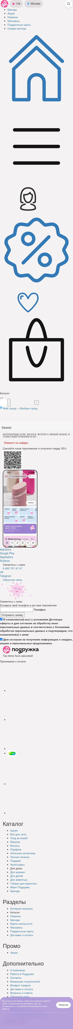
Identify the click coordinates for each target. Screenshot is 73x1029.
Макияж (15, 842)
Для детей (16, 876)
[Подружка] (4, 4)
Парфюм (15, 849)
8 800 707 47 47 (12, 568)
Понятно (63, 1005)
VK (1, 572)
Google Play (7, 553)
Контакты (16, 977)
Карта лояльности (21, 923)
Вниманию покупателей (25, 981)
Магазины (16, 927)
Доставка (21, 935)
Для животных (19, 879)
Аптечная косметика (22, 853)
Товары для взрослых (23, 883)
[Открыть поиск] (68, 4)
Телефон (39, 609)
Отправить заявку (12, 615)
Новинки (15, 916)
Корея (14, 830)
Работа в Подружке (22, 974)
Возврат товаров (20, 985)
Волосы (15, 845)
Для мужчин (17, 872)
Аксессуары (17, 864)
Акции (14, 952)
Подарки (15, 861)
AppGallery (6, 557)
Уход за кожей (19, 838)
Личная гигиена (19, 857)
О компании (17, 970)
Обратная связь (12, 579)
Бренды (15, 891)
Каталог (6, 427)
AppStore (5, 549)
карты (22, 931)
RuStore (5, 561)
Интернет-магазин (21, 908)
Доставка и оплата (21, 989)
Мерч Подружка (20, 887)
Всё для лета (18, 834)
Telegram (5, 576)
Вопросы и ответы (21, 993)
